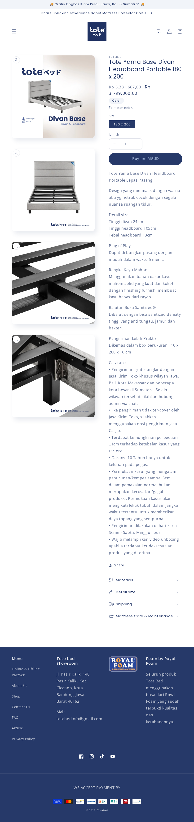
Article (17, 728)
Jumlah (114, 134)
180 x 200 (122, 124)
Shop (16, 696)
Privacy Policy (23, 739)
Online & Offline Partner (26, 672)
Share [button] (119, 565)
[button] (14, 31)
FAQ (15, 717)
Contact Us (21, 707)
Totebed (102, 810)
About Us (19, 685)
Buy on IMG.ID (145, 158)
